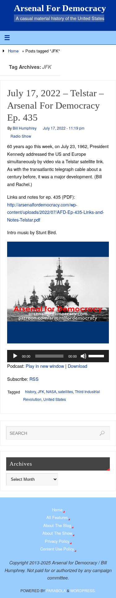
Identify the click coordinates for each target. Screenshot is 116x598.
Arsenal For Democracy (60, 8)
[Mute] (83, 356)
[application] (58, 356)
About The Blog (57, 525)
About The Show (57, 533)
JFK (41, 391)
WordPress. (83, 590)
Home (13, 51)
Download (77, 366)
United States (54, 399)
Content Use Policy (57, 549)
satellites (65, 391)
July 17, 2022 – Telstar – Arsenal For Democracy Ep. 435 (55, 105)
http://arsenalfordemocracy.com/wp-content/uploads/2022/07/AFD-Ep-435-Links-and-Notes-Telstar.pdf (55, 212)
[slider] (97, 355)
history (30, 391)
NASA (51, 391)
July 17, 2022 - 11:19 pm (63, 128)
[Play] (15, 356)
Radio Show (21, 136)
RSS (34, 379)
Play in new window (45, 366)
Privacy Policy (57, 541)
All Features (57, 517)
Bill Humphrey (25, 128)
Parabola (56, 590)
